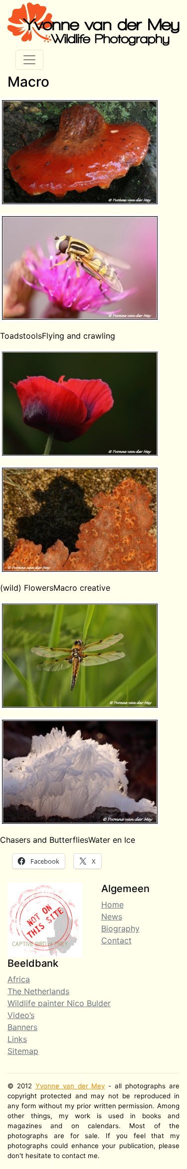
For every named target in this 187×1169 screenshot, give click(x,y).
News (111, 916)
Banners (22, 1027)
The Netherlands (38, 991)
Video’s (20, 1015)
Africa (18, 979)
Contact (116, 940)
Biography (120, 928)
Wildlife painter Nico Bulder (59, 1003)
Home (112, 904)
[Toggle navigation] (29, 60)
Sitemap (22, 1051)
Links (17, 1039)
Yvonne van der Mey (70, 1086)
